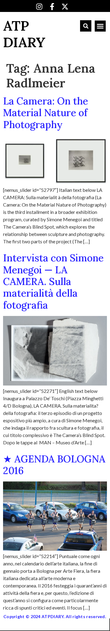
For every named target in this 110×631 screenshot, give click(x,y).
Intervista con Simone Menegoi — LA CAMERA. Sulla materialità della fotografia (53, 281)
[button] (85, 26)
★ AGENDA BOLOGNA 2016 (54, 465)
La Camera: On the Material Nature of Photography (45, 113)
